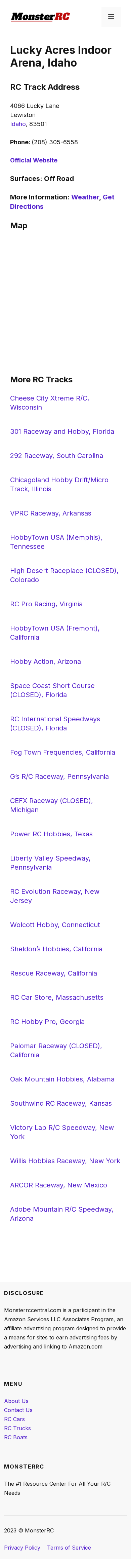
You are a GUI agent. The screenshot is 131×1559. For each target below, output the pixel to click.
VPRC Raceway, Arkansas (50, 513)
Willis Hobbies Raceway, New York (65, 1161)
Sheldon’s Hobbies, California (56, 949)
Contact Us (18, 1410)
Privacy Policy (22, 1547)
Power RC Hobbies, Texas (51, 834)
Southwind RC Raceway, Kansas (61, 1103)
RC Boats (16, 1437)
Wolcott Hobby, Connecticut (55, 925)
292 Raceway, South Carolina (56, 456)
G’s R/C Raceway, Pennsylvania (59, 776)
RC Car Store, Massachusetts (56, 997)
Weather (85, 197)
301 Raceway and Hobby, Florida (62, 431)
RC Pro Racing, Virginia (46, 604)
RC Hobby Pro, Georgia (47, 1022)
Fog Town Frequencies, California (62, 752)
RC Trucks (17, 1428)
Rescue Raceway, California (53, 973)
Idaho (18, 123)
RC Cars (14, 1419)
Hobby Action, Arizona (45, 661)
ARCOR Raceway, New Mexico (58, 1185)
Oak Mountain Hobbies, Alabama (62, 1079)
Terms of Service (69, 1547)
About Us (16, 1401)
